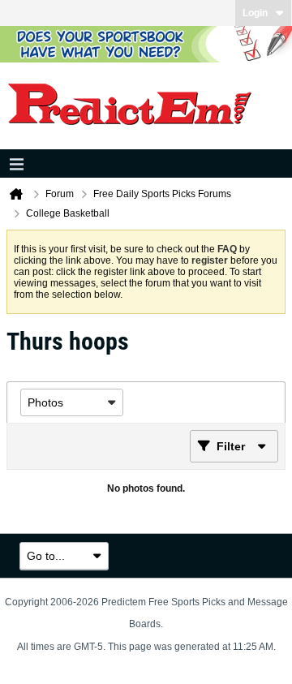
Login (255, 13)
